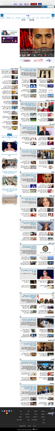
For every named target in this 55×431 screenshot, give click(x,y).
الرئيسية (52, 17)
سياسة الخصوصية (22, 425)
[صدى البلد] (27, 15)
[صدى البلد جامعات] (26, 4)
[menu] (53, 15)
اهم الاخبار (47, 17)
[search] (2, 15)
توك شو (23, 17)
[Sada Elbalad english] (15, 4)
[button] (53, 41)
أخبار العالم (8, 17)
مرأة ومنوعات (18, 17)
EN (43, 6)
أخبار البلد (42, 17)
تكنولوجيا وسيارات (34, 419)
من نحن (34, 425)
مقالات (43, 422)
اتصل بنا (29, 425)
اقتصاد (44, 419)
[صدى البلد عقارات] (21, 4)
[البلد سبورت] (34, 4)
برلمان (28, 419)
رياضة (33, 17)
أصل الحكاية (35, 416)
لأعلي (51, 408)
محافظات (20, 416)
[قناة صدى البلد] (40, 4)
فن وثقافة (28, 17)
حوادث (37, 17)
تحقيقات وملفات (19, 419)
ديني (13, 17)
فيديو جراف (27, 416)
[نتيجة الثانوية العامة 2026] (37, 62)
